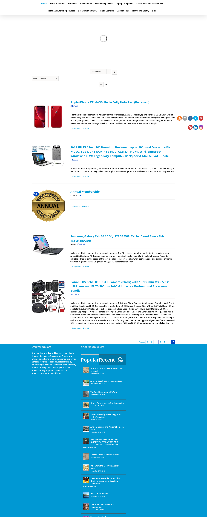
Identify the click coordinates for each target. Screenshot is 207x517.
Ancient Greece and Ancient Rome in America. (107, 428)
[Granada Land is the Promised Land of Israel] (86, 370)
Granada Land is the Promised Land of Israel (106, 369)
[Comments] (120, 359)
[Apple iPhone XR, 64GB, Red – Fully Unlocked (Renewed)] (48, 116)
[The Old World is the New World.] (86, 456)
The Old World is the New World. (105, 454)
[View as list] (106, 84)
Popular (90, 359)
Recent (107, 359)
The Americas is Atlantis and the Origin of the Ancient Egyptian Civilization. (105, 481)
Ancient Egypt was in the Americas (106, 381)
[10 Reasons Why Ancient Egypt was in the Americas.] (86, 416)
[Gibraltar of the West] (86, 495)
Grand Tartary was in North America (107, 403)
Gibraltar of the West (99, 493)
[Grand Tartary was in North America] (86, 405)
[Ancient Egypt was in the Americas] (86, 383)
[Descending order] (114, 72)
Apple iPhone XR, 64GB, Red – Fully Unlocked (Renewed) (109, 102)
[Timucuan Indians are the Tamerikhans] (86, 506)
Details (87, 128)
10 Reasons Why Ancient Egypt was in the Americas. (106, 415)
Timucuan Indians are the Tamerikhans (102, 506)
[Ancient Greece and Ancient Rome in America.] (86, 429)
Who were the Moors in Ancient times (104, 467)
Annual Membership (85, 192)
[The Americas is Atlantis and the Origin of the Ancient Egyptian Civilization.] (86, 480)
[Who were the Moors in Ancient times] (86, 467)
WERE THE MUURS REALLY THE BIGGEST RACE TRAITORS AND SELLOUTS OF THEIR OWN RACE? (105, 442)
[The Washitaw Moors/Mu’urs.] (86, 394)
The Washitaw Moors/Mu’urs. (103, 392)
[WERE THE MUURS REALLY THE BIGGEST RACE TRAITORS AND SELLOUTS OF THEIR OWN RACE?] (86, 441)
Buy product (76, 128)
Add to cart (76, 206)
